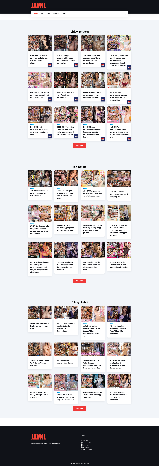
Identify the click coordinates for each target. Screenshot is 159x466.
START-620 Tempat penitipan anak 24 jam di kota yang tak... (119, 194)
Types (49, 13)
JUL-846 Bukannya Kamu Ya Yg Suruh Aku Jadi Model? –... (39, 363)
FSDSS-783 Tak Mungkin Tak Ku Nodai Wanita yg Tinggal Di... (92, 394)
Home (36, 13)
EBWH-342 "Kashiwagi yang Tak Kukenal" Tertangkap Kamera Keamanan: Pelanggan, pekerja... (118, 230)
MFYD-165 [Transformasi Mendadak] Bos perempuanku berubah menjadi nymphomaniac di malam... (39, 267)
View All (78, 145)
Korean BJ (85, 447)
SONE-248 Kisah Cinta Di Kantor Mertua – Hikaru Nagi (39, 326)
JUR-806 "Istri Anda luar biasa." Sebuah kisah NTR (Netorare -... (39, 193)
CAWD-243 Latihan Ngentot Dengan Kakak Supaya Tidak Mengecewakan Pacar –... (92, 331)
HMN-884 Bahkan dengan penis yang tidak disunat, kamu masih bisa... (39, 95)
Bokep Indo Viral (87, 443)
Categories (56, 13)
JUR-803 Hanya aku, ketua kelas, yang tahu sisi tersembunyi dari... (65, 227)
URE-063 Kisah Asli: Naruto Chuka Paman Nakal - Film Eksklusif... (119, 264)
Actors (64, 13)
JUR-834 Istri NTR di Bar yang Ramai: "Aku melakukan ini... (66, 95)
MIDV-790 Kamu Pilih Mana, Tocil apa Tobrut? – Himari (39, 394)
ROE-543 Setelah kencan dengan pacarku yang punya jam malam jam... (92, 95)
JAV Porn (85, 440)
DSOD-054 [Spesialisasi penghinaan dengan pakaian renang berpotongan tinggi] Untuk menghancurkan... (119, 60)
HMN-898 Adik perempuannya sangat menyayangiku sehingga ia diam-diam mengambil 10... (119, 132)
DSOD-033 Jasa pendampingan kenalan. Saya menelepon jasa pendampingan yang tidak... (92, 132)
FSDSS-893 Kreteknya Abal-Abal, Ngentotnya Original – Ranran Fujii (65, 397)
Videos (42, 13)
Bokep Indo (85, 445)
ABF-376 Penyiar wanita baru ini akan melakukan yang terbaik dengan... (92, 193)
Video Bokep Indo (87, 449)
